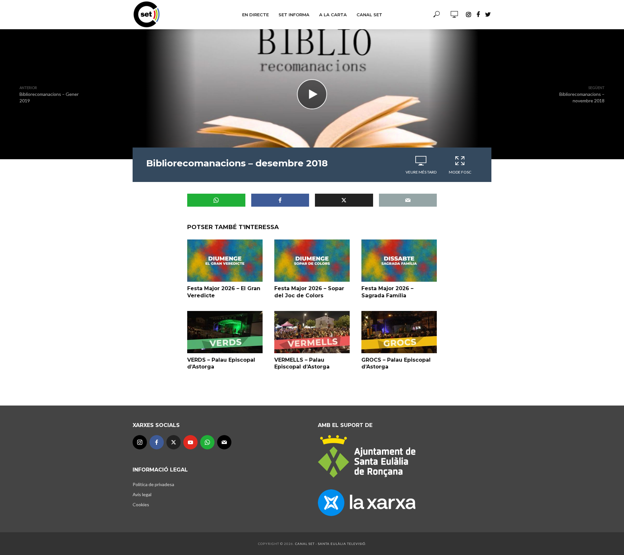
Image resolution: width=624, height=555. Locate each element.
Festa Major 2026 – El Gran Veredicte (223, 292)
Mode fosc (460, 172)
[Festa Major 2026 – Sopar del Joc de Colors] (312, 260)
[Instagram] (140, 442)
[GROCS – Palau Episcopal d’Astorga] (399, 332)
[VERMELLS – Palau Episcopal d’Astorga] (312, 332)
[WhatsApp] (207, 442)
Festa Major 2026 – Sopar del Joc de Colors (309, 292)
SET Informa (294, 14)
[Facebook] (157, 442)
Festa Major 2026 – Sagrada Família (387, 292)
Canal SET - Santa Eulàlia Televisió (330, 544)
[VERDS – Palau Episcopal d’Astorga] (225, 332)
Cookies (141, 504)
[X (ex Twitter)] (173, 442)
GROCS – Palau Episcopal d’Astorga (396, 363)
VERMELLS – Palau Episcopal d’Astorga (302, 363)
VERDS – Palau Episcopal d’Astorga (221, 363)
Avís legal (142, 494)
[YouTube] (190, 442)
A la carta (333, 14)
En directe (255, 14)
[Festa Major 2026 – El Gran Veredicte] (225, 260)
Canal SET (369, 14)
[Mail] (224, 442)
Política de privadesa (153, 484)
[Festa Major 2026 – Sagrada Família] (399, 260)
